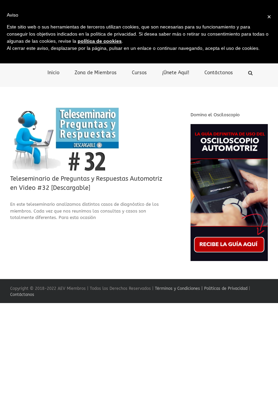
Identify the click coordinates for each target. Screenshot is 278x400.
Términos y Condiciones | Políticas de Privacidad (201, 288)
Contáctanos (22, 294)
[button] (250, 72)
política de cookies (100, 41)
